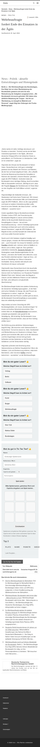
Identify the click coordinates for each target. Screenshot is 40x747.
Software (8, 382)
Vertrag (7, 371)
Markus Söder (10, 430)
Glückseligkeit (6, 729)
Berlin (7, 376)
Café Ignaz (5, 719)
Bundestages (9, 436)
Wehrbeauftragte (11, 409)
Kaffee (23, 353)
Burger (7, 403)
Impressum (5, 697)
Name (5, 452)
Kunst (7, 398)
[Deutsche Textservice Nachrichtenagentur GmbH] (6, 665)
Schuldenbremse (21, 311)
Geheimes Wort (9, 461)
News (10, 9)
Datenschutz (6, 703)
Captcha (6, 469)
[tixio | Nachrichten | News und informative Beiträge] (5, 3)
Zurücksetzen (20, 526)
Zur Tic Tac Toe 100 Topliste (12, 562)
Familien (4, 245)
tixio (14, 742)
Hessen (12, 186)
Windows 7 (5, 724)
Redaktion (5, 708)
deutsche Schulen (24, 250)
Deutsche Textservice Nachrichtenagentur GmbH (22, 663)
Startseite (4, 9)
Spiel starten (20, 481)
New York (8, 425)
